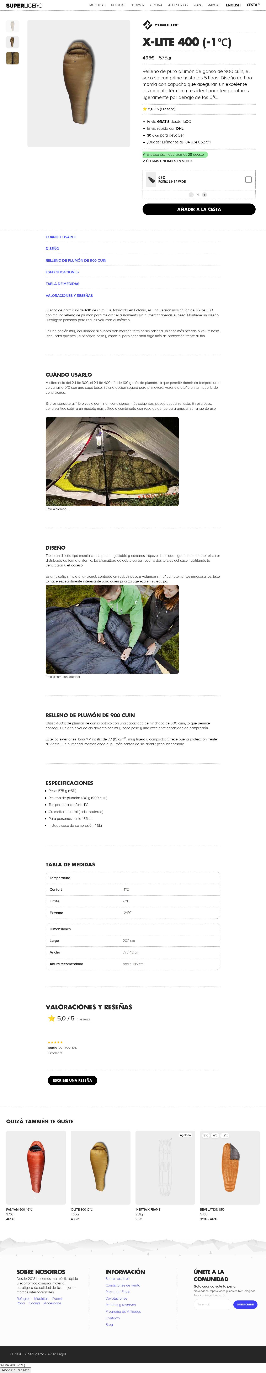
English (233, 5)
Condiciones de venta (123, 1285)
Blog (109, 1324)
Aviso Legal (56, 1354)
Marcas (213, 5)
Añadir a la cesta (199, 209)
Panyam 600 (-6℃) (19, 1209)
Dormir (138, 5)
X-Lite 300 (204, 310)
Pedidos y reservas (121, 1305)
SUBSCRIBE (245, 1304)
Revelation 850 (212, 1209)
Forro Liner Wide (172, 182)
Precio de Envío (118, 1292)
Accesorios (178, 5)
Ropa (197, 5)
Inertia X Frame (147, 1209)
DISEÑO (52, 248)
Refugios (118, 5)
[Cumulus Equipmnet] (161, 25)
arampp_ (61, 509)
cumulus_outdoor (67, 677)
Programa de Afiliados (123, 1311)
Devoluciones (116, 1298)
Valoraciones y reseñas (69, 295)
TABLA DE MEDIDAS (62, 283)
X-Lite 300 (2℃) (82, 1209)
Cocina (156, 5)
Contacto (113, 1318)
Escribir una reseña (72, 1080)
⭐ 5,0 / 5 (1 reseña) (159, 109)
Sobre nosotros (117, 1278)
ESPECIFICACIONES (62, 272)
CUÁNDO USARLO (61, 237)
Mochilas (97, 5)
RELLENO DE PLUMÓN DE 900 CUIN (76, 260)
